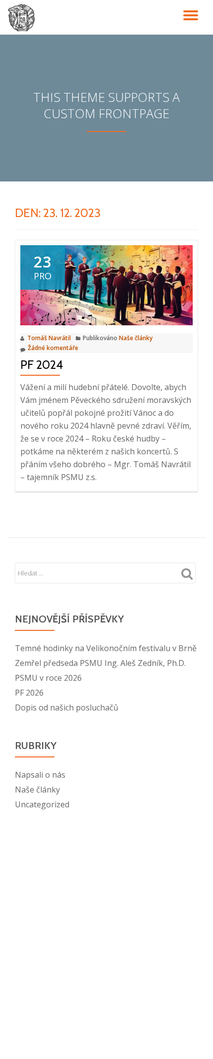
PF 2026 (29, 692)
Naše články (136, 338)
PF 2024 (41, 364)
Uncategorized (42, 804)
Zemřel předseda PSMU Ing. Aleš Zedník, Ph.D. (100, 663)
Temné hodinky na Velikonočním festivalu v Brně (106, 648)
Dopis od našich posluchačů (66, 707)
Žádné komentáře (53, 348)
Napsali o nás (40, 774)
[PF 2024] (106, 284)
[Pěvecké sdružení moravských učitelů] (23, 17)
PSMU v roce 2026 (48, 677)
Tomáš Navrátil (49, 338)
